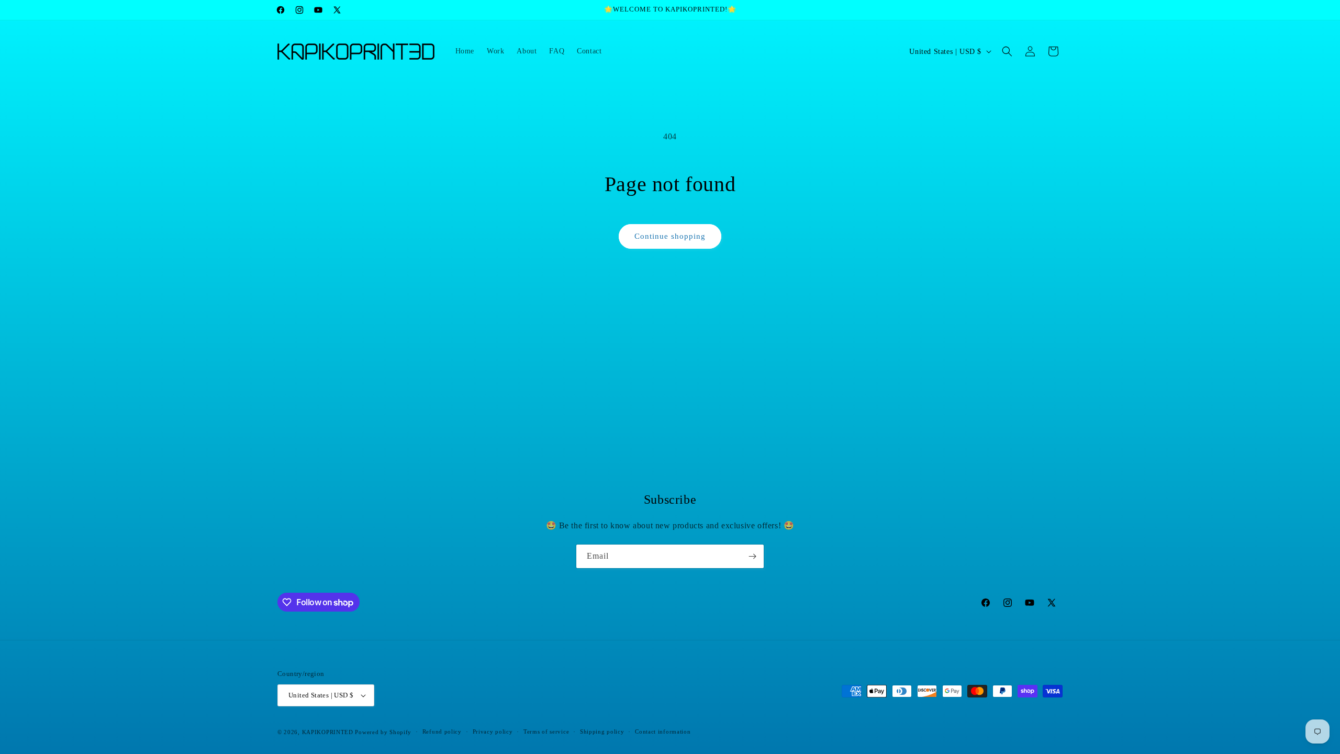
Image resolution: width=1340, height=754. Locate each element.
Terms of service (546, 731)
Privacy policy (493, 731)
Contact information (662, 731)
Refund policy (442, 731)
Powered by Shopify (383, 732)
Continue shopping (670, 236)
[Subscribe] (752, 556)
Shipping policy (602, 731)
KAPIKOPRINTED (327, 732)
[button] (1007, 51)
